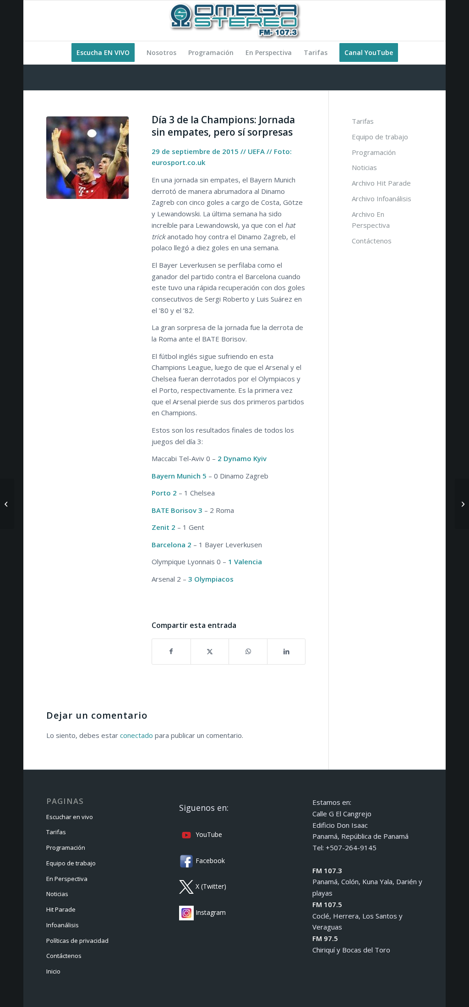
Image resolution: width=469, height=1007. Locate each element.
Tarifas (363, 121)
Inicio (53, 971)
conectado (136, 735)
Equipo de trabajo (380, 136)
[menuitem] (103, 52)
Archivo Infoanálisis (381, 198)
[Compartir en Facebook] (171, 651)
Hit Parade (61, 909)
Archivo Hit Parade (381, 182)
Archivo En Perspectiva (371, 219)
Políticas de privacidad (77, 940)
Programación (374, 152)
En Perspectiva (66, 879)
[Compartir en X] (210, 651)
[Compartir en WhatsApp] (248, 651)
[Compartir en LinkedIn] (286, 651)
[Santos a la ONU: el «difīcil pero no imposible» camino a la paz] (7, 504)
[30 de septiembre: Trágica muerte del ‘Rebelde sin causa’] (462, 504)
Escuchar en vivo (69, 817)
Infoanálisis (62, 925)
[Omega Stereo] (234, 20)
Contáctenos (372, 240)
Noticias (364, 167)
